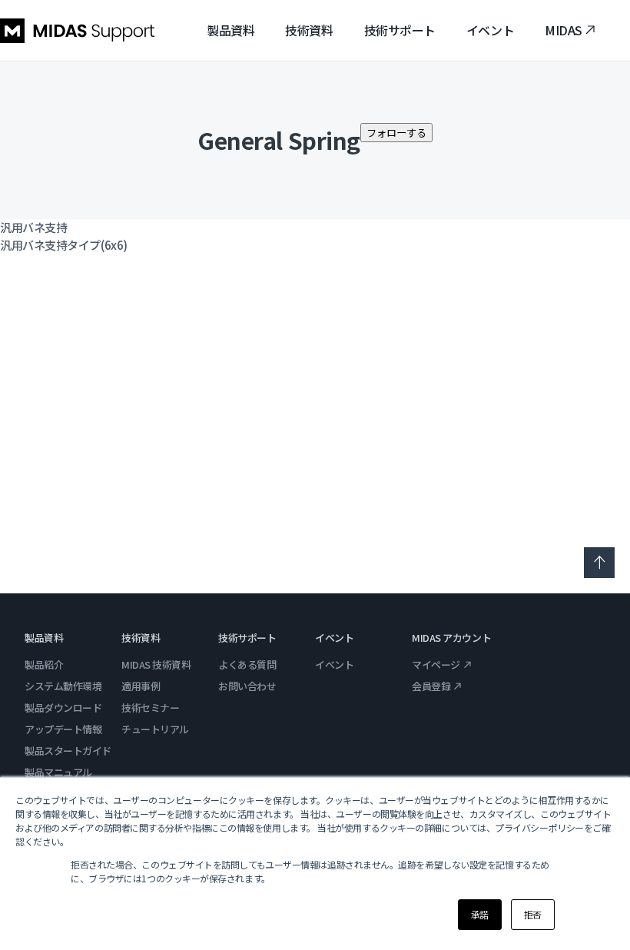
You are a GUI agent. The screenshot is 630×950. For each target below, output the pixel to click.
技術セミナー (150, 707)
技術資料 (309, 30)
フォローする (396, 132)
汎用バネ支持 (33, 227)
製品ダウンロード (63, 707)
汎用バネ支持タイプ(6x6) (64, 245)
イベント (490, 30)
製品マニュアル (58, 772)
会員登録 (431, 686)
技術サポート (400, 30)
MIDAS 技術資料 (156, 664)
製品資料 (230, 30)
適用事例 (140, 686)
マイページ (436, 664)
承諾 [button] (480, 914)
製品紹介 (44, 664)
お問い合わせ (247, 686)
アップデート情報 (63, 729)
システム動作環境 (63, 686)
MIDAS (563, 30)
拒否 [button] (533, 914)
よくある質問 (247, 664)
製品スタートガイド (68, 750)
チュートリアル (155, 729)
